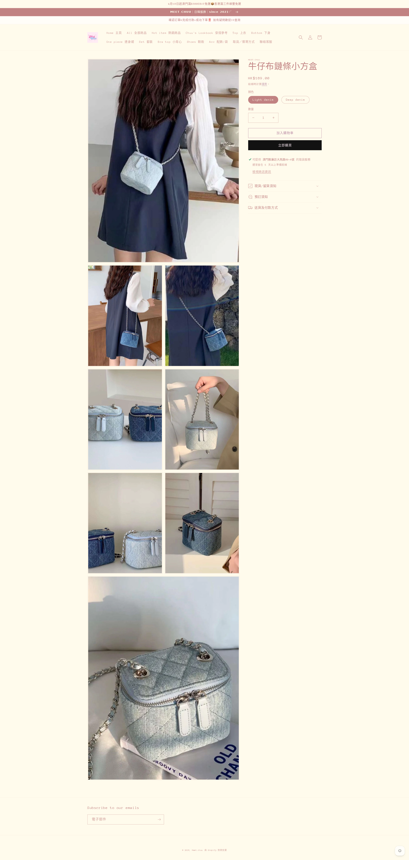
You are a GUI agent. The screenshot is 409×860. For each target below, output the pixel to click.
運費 (264, 84)
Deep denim (295, 99)
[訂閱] (159, 819)
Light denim (263, 99)
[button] (300, 37)
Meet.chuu (197, 850)
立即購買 (285, 145)
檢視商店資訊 (261, 171)
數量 (251, 109)
